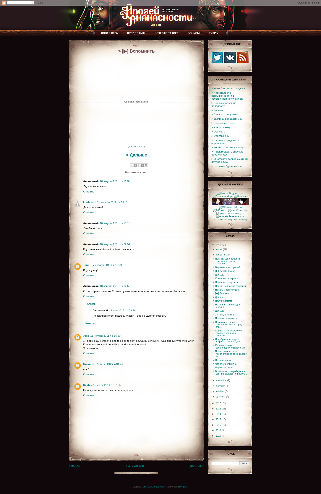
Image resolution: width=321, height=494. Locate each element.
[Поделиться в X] (139, 165)
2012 (219, 403)
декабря (221, 396)
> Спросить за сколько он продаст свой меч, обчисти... (227, 333)
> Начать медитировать (226, 289)
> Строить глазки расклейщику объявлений (229, 346)
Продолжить (136, 33)
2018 (219, 430)
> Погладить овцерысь (226, 282)
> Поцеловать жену (223, 123)
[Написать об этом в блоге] (135, 165)
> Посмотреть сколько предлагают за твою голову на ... (230, 354)
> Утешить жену (221, 127)
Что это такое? (167, 33)
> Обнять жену (220, 135)
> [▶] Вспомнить (222, 293)
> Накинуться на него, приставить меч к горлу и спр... (228, 324)
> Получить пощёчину (224, 114)
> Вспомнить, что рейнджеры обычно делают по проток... (230, 372)
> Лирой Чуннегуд (223, 367)
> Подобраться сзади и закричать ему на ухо (226, 340)
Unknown (89, 363)
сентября (221, 380)
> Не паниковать (222, 360)
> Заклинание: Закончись (226, 118)
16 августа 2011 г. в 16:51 (112, 202)
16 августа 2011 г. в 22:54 (115, 244)
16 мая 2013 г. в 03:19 (122, 310)
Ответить (88, 191)
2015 (219, 419)
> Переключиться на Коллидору (223, 104)
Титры (213, 33)
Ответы (91, 303)
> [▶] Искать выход (224, 271)
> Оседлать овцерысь (225, 278)
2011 (219, 245)
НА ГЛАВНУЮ (135, 465)
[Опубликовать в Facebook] (142, 165)
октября (221, 385)
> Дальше (136, 154)
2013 (219, 408)
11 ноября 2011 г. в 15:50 (105, 335)
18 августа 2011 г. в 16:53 (115, 285)
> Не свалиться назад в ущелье (226, 305)
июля (219, 249)
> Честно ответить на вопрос (228, 147)
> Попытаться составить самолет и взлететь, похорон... (227, 261)
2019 (219, 435)
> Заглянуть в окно (223, 314)
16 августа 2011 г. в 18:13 (115, 223)
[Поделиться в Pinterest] (146, 165)
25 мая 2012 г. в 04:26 (109, 363)
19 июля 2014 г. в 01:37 (107, 384)
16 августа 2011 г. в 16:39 (115, 181)
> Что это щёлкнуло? (225, 363)
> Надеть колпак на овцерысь (230, 286)
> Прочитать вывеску (225, 318)
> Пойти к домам (222, 300)
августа (221, 254)
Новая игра (109, 33)
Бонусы (194, 33)
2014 (219, 414)
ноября (220, 391)
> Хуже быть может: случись (228, 88)
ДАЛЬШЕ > (197, 465)
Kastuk (87, 384)
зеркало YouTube (136, 146)
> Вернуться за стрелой (226, 267)
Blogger (183, 486)
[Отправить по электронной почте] (132, 165)
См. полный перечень (154, 486)
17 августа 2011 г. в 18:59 (106, 264)
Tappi (86, 264)
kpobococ (89, 202)
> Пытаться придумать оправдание (225, 142)
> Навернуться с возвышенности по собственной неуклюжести (227, 95)
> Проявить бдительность (226, 166)
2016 (219, 425)
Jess (86, 335)
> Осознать (218, 131)
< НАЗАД (74, 465)
